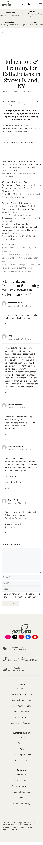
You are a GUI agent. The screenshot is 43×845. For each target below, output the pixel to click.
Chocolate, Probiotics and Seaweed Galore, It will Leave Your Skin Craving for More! (20, 257)
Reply (7, 324)
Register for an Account (21, 694)
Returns (21, 743)
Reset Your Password (21, 706)
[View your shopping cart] (29, 3)
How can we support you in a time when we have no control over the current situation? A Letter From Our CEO (21, 267)
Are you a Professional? (21, 723)
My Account (21, 688)
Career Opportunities (21, 755)
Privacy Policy (10, 822)
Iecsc (19, 248)
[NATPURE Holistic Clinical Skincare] (6, 3)
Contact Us (21, 737)
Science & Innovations (21, 786)
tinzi (18, 829)
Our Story (21, 774)
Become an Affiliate (21, 712)
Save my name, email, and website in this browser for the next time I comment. (22, 595)
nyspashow (7, 251)
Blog (21, 798)
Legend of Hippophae (21, 792)
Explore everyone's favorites (32, 25)
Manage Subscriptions (21, 700)
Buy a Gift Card (21, 760)
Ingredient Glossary (21, 803)
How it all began (21, 780)
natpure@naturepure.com (16, 462)
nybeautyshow (29, 248)
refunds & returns (11, 824)
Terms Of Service (26, 822)
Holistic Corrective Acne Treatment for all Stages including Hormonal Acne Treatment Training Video (21, 218)
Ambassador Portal (21, 717)
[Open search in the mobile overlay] (36, 4)
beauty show (10, 248)
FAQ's (21, 749)
